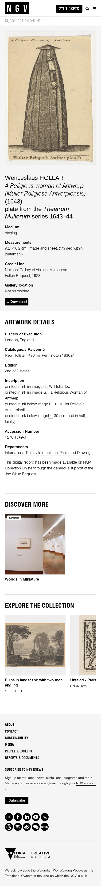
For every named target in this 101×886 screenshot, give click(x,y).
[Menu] (94, 8)
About (9, 724)
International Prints (20, 453)
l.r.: (50, 416)
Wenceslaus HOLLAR (34, 177)
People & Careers (18, 751)
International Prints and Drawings (65, 453)
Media (9, 744)
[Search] (87, 9)
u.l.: (47, 393)
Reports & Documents (22, 758)
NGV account (86, 783)
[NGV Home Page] (17, 8)
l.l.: (46, 387)
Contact (11, 731)
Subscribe (16, 800)
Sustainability (16, 738)
